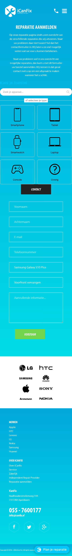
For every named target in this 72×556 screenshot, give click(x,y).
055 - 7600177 (56, 11)
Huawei (13, 451)
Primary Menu (64, 11)
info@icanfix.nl (16, 515)
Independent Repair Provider (24, 477)
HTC (11, 431)
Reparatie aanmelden (20, 481)
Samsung (14, 447)
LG (10, 439)
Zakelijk (13, 473)
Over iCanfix (15, 465)
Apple (12, 427)
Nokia (12, 443)
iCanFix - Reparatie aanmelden (18, 11)
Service (13, 469)
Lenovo (13, 435)
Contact (36, 189)
